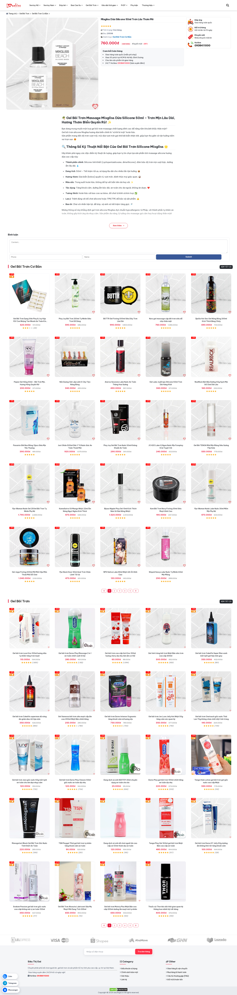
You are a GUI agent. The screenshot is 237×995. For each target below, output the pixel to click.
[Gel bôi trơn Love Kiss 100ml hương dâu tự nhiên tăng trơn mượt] (29, 628)
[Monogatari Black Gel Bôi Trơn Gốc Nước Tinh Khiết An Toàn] (29, 818)
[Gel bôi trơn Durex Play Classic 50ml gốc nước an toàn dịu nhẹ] (75, 755)
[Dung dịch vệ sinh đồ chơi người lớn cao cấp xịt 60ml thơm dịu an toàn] (120, 818)
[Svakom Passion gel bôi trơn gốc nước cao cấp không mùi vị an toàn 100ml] (29, 882)
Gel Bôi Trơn (20, 601)
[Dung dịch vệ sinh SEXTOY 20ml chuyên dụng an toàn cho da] (120, 755)
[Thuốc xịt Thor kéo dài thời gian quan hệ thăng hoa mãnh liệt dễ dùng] (166, 882)
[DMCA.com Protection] (118, 989)
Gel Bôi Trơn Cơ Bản (122, 37)
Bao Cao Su (76, 5)
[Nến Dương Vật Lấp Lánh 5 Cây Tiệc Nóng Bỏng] (75, 357)
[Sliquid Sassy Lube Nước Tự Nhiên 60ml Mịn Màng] (166, 547)
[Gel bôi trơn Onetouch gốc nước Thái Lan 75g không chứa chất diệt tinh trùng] (211, 691)
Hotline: (39, 976)
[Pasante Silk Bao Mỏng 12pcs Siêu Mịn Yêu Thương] (29, 420)
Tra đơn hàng (144, 952)
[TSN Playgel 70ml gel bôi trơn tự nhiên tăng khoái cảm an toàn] (75, 818)
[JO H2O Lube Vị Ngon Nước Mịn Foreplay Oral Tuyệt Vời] (166, 420)
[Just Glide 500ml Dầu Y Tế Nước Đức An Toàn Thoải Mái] (75, 420)
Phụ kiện (134, 5)
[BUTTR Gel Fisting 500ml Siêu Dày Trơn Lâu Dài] (120, 294)
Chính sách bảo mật (129, 972)
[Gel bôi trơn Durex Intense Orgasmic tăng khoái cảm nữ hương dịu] (120, 691)
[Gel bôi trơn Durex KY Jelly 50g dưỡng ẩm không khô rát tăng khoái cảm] (211, 818)
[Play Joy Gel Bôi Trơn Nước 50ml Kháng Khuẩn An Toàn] (120, 420)
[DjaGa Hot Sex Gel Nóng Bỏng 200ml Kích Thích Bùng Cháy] (211, 294)
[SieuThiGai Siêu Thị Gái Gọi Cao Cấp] (14, 5)
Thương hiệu (147, 5)
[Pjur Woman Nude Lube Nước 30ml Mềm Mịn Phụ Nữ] (211, 484)
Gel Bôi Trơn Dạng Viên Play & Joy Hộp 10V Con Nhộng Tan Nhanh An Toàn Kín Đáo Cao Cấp (29, 321)
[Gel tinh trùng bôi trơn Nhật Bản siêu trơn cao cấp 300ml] (166, 628)
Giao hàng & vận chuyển (177, 968)
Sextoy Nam (49, 5)
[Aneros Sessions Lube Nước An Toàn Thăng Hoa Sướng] (120, 357)
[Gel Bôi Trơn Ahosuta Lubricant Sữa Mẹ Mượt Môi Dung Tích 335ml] (75, 882)
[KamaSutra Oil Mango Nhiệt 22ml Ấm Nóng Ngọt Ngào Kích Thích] (75, 484)
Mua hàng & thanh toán (176, 972)
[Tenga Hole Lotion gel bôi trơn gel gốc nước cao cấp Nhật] (211, 755)
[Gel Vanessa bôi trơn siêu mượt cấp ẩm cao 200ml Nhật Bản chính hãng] (75, 691)
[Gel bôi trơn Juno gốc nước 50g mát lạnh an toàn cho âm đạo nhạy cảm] (29, 755)
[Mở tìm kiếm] (227, 5)
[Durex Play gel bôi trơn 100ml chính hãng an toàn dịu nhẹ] (166, 755)
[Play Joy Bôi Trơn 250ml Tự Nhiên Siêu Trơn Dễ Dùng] (75, 294)
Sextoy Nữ (34, 5)
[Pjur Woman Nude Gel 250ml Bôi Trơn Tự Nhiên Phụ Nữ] (29, 484)
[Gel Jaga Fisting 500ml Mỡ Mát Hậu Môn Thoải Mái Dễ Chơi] (29, 547)
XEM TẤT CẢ (226, 267)
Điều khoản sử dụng (129, 968)
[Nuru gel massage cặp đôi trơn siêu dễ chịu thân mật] (166, 294)
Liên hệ (124, 979)
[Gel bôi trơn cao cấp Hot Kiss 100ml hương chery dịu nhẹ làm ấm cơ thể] (120, 628)
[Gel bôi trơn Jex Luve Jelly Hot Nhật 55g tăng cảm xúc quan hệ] (166, 691)
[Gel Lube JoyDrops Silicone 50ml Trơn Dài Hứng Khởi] (166, 357)
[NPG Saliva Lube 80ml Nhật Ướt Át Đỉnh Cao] (120, 547)
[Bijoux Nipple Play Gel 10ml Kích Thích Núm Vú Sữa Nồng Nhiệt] (120, 484)
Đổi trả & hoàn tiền (175, 979)
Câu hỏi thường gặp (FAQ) (178, 976)
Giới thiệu (125, 976)
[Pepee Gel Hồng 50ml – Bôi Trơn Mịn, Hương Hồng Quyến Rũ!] (29, 357)
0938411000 (202, 45)
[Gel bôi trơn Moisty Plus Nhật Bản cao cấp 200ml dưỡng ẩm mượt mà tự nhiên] (120, 882)
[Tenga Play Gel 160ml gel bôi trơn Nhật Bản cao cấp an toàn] (166, 818)
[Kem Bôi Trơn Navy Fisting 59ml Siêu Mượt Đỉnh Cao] (166, 484)
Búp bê (62, 5)
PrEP (123, 5)
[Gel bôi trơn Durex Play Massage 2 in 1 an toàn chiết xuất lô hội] (75, 628)
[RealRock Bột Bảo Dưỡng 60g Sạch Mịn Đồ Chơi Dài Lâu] (211, 357)
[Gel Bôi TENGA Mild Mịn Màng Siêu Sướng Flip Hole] (211, 420)
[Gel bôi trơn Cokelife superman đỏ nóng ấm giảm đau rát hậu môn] (29, 691)
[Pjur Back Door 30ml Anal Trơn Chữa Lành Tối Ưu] (75, 547)
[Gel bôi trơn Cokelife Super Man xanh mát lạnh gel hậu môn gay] (211, 628)
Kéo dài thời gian (109, 5)
